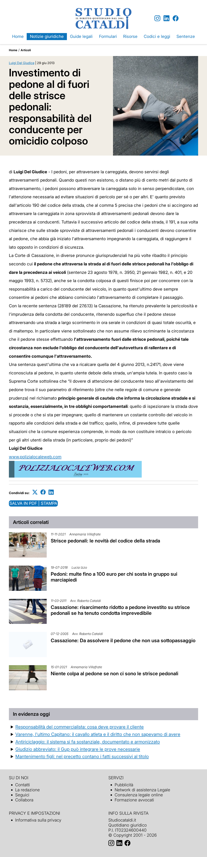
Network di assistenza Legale (142, 789)
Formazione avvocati (134, 799)
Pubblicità (124, 784)
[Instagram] (157, 18)
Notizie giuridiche (47, 36)
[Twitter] (35, 492)
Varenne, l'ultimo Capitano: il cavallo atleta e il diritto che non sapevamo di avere (97, 734)
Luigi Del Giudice (21, 63)
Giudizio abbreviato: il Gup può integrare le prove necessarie (77, 749)
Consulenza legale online (139, 794)
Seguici (22, 794)
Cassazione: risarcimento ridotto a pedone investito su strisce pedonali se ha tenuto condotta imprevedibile (120, 610)
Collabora (24, 799)
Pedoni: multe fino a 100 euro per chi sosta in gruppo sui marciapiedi (114, 577)
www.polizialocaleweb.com (35, 456)
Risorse (130, 36)
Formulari (108, 36)
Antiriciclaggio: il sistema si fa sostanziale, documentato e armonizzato (87, 741)
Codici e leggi (157, 36)
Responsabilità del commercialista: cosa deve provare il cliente (79, 726)
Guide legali (81, 36)
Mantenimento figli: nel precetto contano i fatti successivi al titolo (82, 756)
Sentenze (185, 36)
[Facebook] (175, 18)
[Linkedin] (166, 18)
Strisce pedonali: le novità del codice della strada (105, 541)
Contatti (22, 784)
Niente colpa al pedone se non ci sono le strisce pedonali (114, 673)
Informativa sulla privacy (38, 820)
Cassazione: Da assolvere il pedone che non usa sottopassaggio (123, 640)
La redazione (27, 789)
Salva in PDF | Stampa (33, 503)
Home (18, 36)
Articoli (26, 50)
